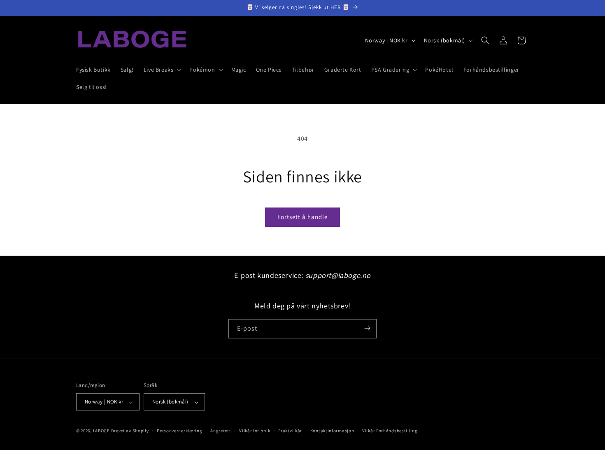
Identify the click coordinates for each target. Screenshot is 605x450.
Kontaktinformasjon (332, 431)
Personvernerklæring (179, 431)
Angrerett (220, 431)
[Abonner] (367, 328)
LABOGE (101, 431)
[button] (162, 69)
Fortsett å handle (302, 217)
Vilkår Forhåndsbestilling (390, 431)
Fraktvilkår (290, 431)
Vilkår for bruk (254, 431)
